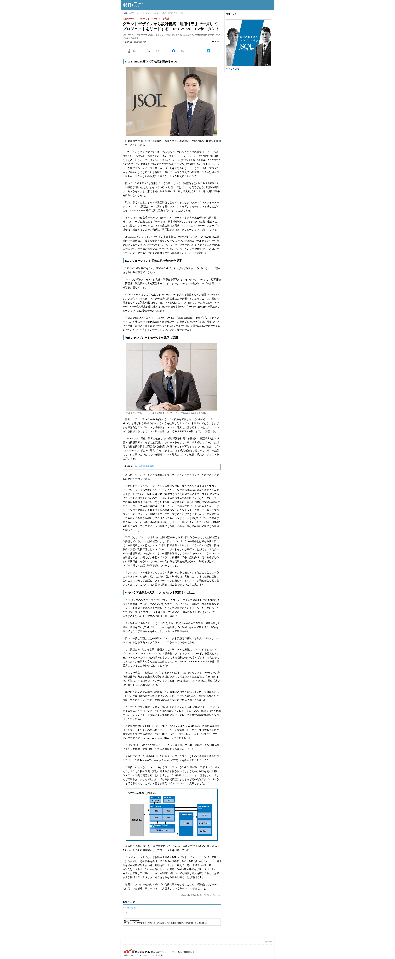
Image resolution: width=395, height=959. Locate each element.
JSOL (125, 912)
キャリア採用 (129, 908)
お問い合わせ (129, 955)
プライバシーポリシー (145, 955)
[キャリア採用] (248, 42)
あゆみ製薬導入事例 (144, 466)
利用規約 (268, 941)
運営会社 (159, 955)
